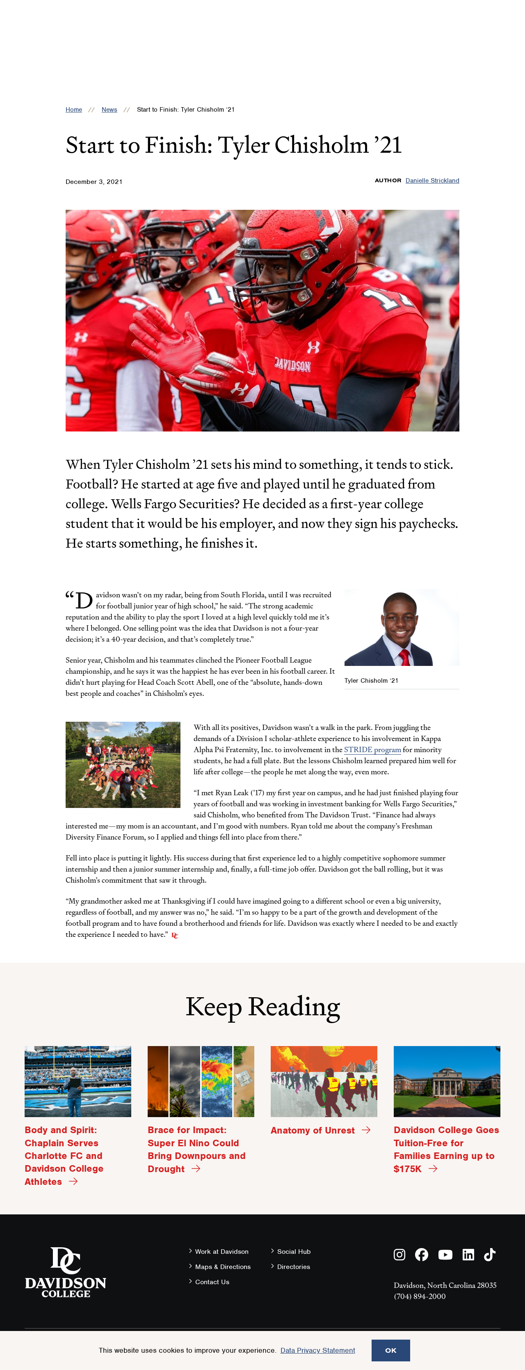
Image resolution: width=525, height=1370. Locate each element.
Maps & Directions (223, 1266)
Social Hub (294, 1251)
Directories (293, 1266)
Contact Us (212, 1282)
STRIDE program (372, 749)
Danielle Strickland (432, 181)
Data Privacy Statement (318, 1350)
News (109, 110)
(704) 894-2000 (420, 1296)
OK (391, 1350)
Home (74, 110)
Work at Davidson (222, 1251)
